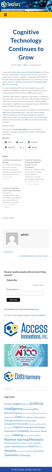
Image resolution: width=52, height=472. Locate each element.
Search (33, 446)
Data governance (13, 420)
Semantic (10, 450)
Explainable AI (10, 431)
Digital (17, 427)
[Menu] (5, 15)
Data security (41, 424)
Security (40, 446)
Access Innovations (20, 129)
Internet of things (29, 435)
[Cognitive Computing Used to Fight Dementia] (13, 197)
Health (44, 431)
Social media (21, 451)
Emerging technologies (33, 427)
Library (38, 435)
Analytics (25, 404)
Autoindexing (28, 409)
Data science (33, 424)
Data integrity (26, 421)
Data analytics (39, 417)
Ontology (29, 443)
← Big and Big (7, 252)
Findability (23, 430)
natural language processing (31, 115)
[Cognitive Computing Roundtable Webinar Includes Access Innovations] (36, 172)
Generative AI (35, 431)
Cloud (33, 413)
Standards (29, 451)
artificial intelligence (34, 72)
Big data (18, 413)
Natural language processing (15, 443)
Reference (24, 447)
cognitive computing (27, 77)
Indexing (17, 435)
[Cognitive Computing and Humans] (13, 169)
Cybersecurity (9, 417)
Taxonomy (11, 455)
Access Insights (12, 403)
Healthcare (7, 435)
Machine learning (16, 439)
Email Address (13, 289)
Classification (26, 413)
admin (25, 65)
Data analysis (27, 417)
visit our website (38, 315)
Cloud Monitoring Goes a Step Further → (34, 256)
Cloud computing (41, 413)
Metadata (36, 439)
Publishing (16, 446)
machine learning (17, 72)
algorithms (6, 112)
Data (18, 417)
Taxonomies (38, 451)
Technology (24, 455)
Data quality (23, 423)
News (12, 218)
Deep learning (8, 427)
